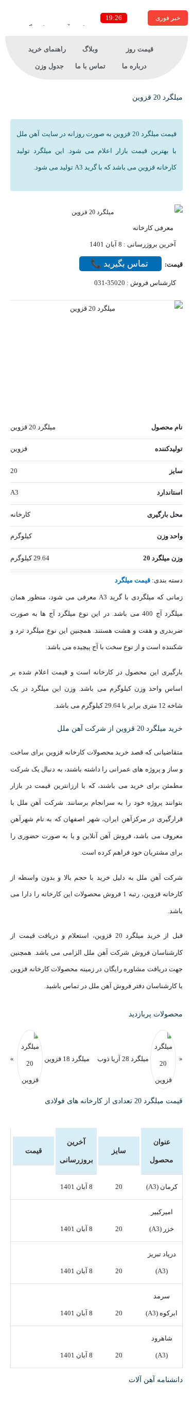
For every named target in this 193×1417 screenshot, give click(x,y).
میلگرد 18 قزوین (66, 1059)
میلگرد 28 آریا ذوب (123, 1059)
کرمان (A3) (162, 1187)
